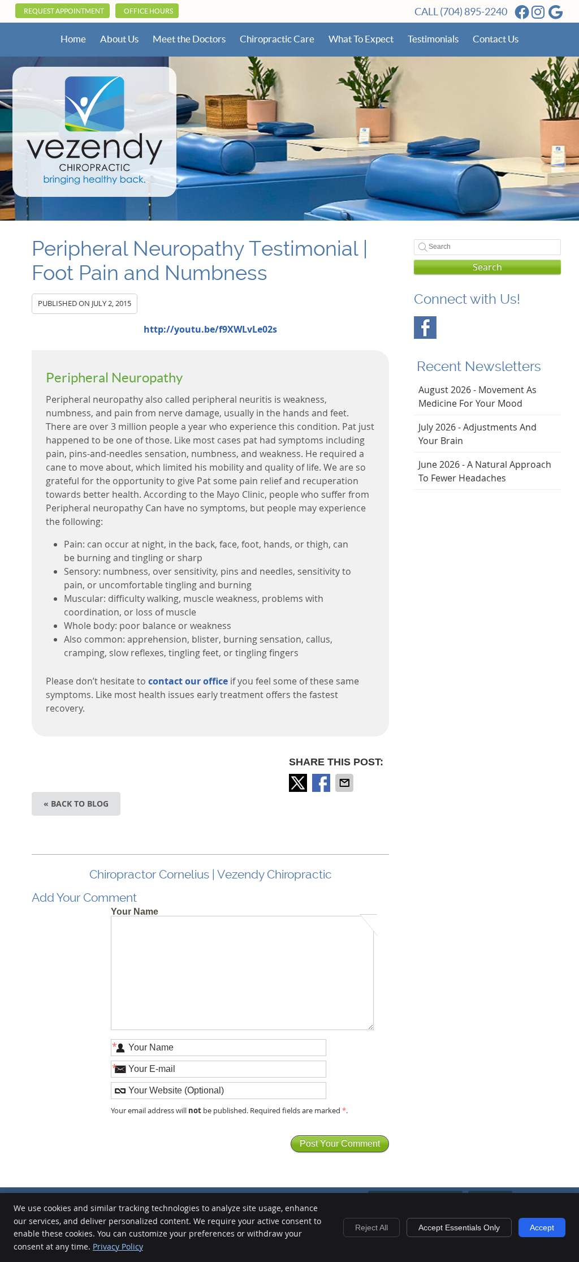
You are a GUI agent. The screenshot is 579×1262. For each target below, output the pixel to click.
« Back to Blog (76, 803)
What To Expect (361, 38)
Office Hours (148, 11)
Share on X (299, 783)
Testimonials (433, 38)
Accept (542, 1227)
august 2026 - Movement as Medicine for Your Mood (477, 397)
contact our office (188, 681)
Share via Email (345, 783)
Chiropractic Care (277, 38)
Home (73, 38)
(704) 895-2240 (473, 12)
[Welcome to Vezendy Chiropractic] (94, 184)
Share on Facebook (322, 783)
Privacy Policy (118, 1246)
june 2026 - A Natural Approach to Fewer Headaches (484, 471)
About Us (119, 38)
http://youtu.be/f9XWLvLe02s (210, 329)
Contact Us (495, 38)
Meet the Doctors (189, 38)
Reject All (371, 1227)
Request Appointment (64, 11)
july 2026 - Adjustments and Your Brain (477, 434)
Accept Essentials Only (459, 1227)
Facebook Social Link (425, 327)
